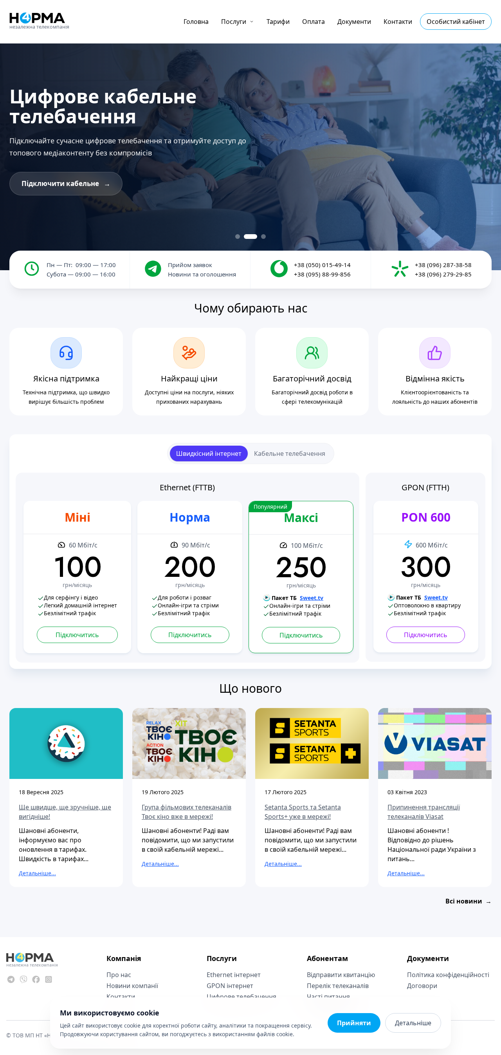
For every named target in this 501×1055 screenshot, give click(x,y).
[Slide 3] (263, 236)
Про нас (118, 974)
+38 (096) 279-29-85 (443, 274)
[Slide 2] (250, 236)
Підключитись (77, 634)
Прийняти (354, 1023)
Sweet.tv (311, 598)
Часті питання (328, 996)
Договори (422, 985)
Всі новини (468, 901)
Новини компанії (132, 985)
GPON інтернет (230, 985)
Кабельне (289, 453)
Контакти (398, 21)
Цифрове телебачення (241, 996)
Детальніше (413, 1023)
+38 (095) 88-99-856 (322, 274)
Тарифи (278, 21)
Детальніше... (37, 873)
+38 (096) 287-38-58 (443, 265)
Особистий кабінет (456, 21)
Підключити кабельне (66, 183)
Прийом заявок (190, 265)
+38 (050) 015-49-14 (322, 265)
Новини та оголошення (202, 274)
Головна (196, 21)
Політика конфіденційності (448, 974)
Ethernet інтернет (234, 974)
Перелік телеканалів (338, 985)
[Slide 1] (237, 236)
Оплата (313, 21)
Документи (354, 21)
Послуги (233, 21)
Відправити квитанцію (341, 974)
